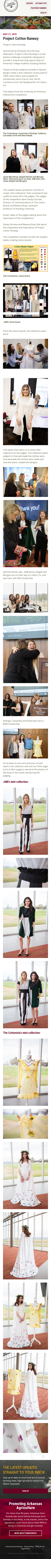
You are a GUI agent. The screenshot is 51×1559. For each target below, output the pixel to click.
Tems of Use (39, 1547)
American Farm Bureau (14, 1547)
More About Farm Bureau (25, 1533)
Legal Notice (25, 1549)
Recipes (29, 3)
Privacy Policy (29, 1547)
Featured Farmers (39, 8)
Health (43, 13)
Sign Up (25, 1491)
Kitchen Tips (41, 3)
